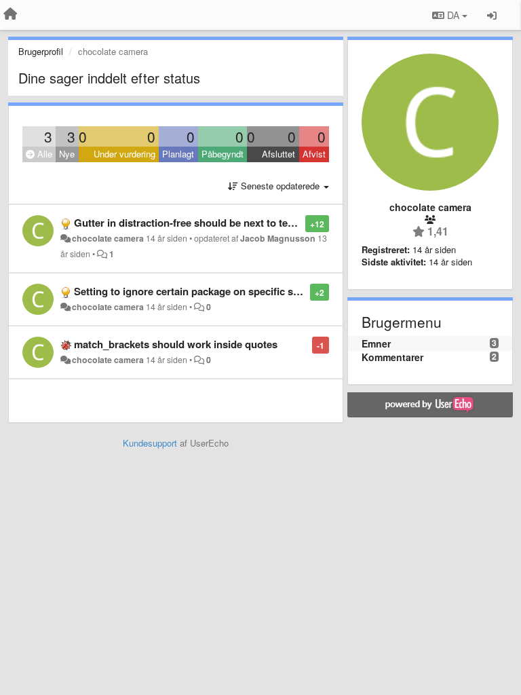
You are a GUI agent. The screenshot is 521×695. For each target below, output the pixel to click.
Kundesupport (150, 442)
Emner (376, 343)
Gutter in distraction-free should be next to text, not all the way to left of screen (260, 222)
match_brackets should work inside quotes (175, 344)
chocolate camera (108, 238)
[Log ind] (492, 14)
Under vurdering (124, 153)
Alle (43, 153)
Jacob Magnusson (277, 238)
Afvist (314, 153)
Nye (67, 153)
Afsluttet (278, 153)
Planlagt (178, 153)
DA (453, 15)
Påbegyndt (222, 153)
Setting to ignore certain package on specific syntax (196, 291)
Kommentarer (392, 357)
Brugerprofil (40, 51)
